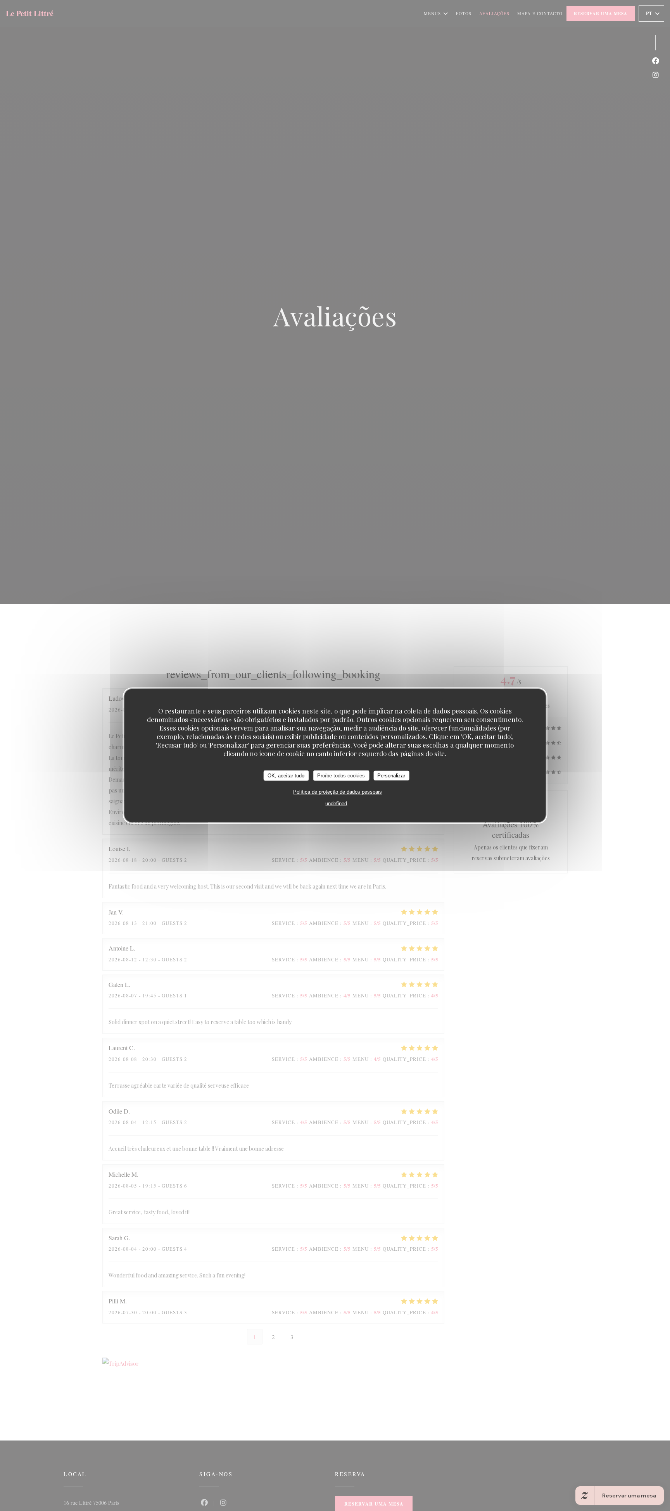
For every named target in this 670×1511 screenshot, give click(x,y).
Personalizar (391, 775)
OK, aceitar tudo (286, 775)
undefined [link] (336, 803)
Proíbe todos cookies (341, 775)
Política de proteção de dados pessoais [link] (337, 792)
